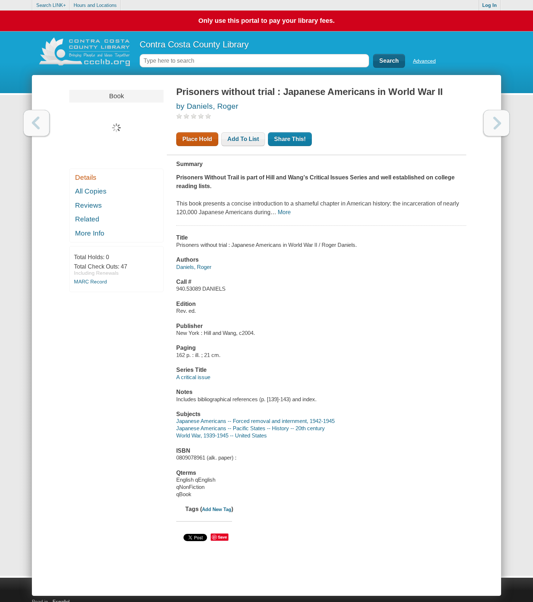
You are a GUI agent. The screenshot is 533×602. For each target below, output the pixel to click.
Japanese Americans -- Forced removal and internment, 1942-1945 (255, 421)
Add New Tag (216, 509)
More (284, 212)
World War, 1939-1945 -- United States (221, 435)
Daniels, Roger (193, 267)
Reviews (88, 205)
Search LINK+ (51, 5)
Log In (489, 5)
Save (222, 537)
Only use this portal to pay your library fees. (266, 20)
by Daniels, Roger (207, 106)
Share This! (290, 139)
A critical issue (193, 377)
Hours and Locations (95, 5)
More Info (89, 233)
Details (85, 177)
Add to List (243, 139)
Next (496, 123)
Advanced (424, 61)
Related (87, 219)
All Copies (91, 191)
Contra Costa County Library (194, 44)
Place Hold (197, 139)
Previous (36, 123)
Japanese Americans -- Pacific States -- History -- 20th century (250, 428)
